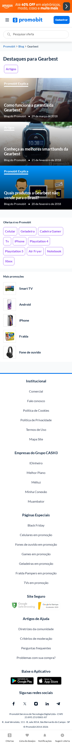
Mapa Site (36, 439)
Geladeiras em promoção (36, 563)
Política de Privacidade (36, 420)
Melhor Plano (36, 472)
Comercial (36, 391)
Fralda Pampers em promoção (36, 573)
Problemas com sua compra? (36, 657)
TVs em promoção (36, 583)
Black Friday (36, 525)
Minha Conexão (36, 492)
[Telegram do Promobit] (58, 703)
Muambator (36, 501)
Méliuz (36, 482)
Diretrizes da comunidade (36, 629)
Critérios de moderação (36, 638)
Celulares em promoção (36, 535)
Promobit (9, 46)
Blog (21, 46)
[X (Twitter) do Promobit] (24, 703)
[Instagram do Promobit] (36, 703)
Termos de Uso (36, 429)
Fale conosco (36, 401)
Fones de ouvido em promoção (36, 544)
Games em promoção (36, 554)
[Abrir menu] (7, 20)
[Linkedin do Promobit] (47, 703)
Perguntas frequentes (36, 648)
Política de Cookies (36, 410)
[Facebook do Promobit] (13, 703)
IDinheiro (36, 463)
